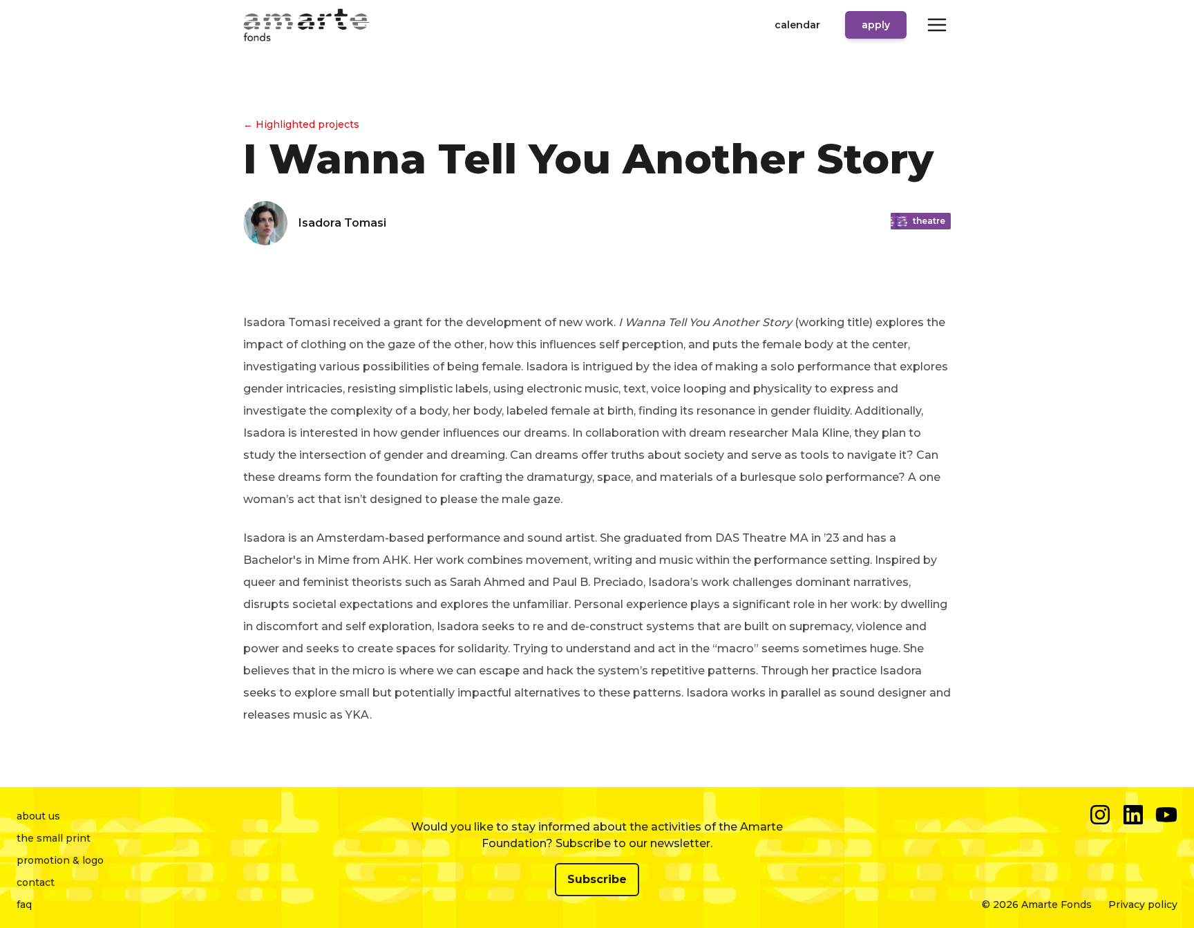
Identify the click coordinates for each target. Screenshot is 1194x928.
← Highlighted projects (301, 124)
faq (24, 904)
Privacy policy (1142, 904)
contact (36, 882)
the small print (54, 838)
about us (38, 816)
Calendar (797, 25)
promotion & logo (60, 860)
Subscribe (597, 879)
